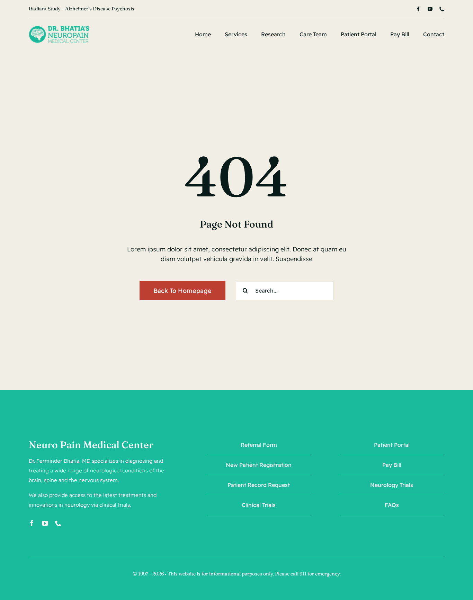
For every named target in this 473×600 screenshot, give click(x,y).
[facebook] (418, 9)
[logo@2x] (59, 29)
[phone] (441, 9)
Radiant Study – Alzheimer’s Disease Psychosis (81, 9)
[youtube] (430, 9)
